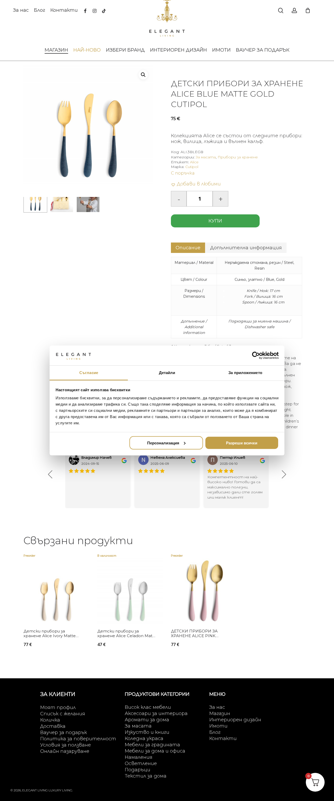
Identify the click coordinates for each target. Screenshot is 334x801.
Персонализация (163, 442)
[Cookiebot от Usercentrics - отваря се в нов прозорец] (256, 355)
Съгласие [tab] (88, 372)
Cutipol (191, 166)
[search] (281, 10)
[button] (143, 74)
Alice (194, 162)
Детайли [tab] (167, 372)
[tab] (188, 248)
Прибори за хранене (238, 157)
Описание (188, 248)
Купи (215, 221)
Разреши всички (241, 442)
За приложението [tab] (245, 372)
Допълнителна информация (246, 248)
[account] (294, 10)
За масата (206, 157)
